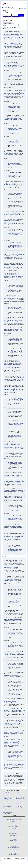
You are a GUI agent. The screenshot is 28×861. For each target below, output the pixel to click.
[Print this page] (12, 7)
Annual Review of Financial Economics (12, 613)
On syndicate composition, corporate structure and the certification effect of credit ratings (14, 764)
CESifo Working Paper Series (10, 456)
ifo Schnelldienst (18, 568)
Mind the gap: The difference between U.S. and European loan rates (14, 298)
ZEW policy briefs (18, 330)
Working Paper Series (8, 529)
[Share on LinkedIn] (9, 7)
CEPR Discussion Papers (15, 77)
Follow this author (14, 8)
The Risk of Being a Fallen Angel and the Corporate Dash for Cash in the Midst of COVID (15, 232)
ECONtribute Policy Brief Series (10, 214)
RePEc (8, 858)
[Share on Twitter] (5, 7)
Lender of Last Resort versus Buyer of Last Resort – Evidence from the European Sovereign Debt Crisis (14, 256)
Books (19, 27)
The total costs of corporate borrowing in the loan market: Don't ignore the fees (14, 276)
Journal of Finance (10, 655)
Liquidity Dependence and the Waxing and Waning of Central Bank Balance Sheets (15, 76)
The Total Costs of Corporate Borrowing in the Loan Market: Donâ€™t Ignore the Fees (12, 363)
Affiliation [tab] (15, 15)
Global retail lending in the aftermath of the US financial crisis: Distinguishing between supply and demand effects (14, 536)
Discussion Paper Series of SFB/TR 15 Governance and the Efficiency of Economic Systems (13, 366)
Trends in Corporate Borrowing (16, 611)
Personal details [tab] (7, 15)
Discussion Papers (18, 436)
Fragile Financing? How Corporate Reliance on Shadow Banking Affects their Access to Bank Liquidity (14, 45)
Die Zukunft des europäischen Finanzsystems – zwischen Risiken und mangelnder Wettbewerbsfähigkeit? (14, 567)
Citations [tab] (5, 17)
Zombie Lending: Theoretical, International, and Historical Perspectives (15, 129)
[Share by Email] (10, 7)
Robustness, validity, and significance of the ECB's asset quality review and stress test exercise (14, 481)
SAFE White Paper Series (15, 205)
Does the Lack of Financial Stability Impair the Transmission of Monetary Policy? (14, 414)
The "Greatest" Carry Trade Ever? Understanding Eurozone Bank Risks (14, 498)
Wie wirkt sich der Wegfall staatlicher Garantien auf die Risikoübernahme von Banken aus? (13, 722)
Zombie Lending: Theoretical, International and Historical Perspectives (14, 118)
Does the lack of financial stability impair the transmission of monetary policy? (15, 401)
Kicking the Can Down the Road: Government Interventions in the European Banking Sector (14, 93)
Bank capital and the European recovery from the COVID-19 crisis (15, 194)
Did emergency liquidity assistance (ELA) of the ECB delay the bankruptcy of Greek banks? (14, 378)
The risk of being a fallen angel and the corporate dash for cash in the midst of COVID (15, 245)
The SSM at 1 (21, 779)
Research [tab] (21, 15)
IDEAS (4, 858)
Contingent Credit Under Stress (16, 84)
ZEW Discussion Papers (16, 277)
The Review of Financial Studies (16, 733)
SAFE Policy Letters (19, 447)
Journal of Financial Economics (13, 509)
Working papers (10, 27)
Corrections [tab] (16, 17)
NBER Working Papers (15, 37)
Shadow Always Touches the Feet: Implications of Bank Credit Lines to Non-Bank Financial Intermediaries (14, 36)
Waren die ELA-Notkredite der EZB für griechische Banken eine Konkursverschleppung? (12, 446)
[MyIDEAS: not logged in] (24, 8)
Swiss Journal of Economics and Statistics (15, 633)
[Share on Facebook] (6, 7)
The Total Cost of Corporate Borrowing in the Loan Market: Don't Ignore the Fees (15, 288)
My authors (21, 8)
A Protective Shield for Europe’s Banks (12, 213)
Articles (16, 27)
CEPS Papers (18, 491)
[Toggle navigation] (17, 4)
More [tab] (11, 17)
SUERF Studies (7, 780)
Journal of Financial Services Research (12, 713)
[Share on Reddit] (8, 7)
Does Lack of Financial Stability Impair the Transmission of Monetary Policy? (14, 388)
